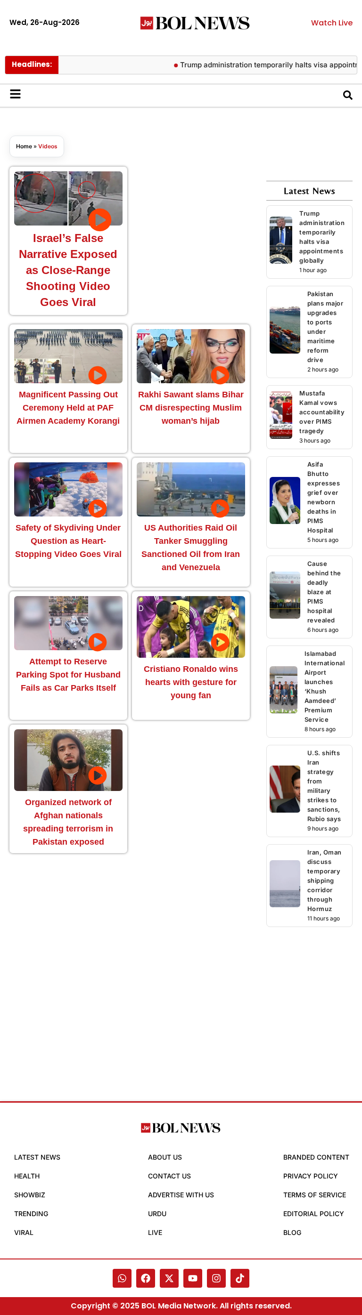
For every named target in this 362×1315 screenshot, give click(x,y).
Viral (23, 1232)
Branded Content (316, 1157)
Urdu (157, 1214)
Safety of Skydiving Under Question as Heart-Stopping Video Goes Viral (68, 541)
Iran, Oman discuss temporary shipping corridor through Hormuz (324, 880)
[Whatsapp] (122, 1278)
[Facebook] (145, 1278)
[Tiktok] (239, 1278)
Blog (292, 1232)
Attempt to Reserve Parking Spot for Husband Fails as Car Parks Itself (68, 675)
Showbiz (29, 1195)
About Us (165, 1157)
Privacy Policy (310, 1176)
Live (155, 1232)
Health (27, 1176)
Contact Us (169, 1176)
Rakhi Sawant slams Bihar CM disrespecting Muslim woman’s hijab (191, 408)
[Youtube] (192, 1278)
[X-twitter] (169, 1278)
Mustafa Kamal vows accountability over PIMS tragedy (322, 412)
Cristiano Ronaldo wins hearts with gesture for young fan (191, 682)
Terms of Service (314, 1195)
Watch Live (332, 22)
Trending (31, 1214)
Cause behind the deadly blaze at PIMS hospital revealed (324, 592)
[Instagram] (216, 1278)
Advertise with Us (181, 1195)
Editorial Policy (313, 1214)
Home (24, 146)
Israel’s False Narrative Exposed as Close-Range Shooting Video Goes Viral (68, 270)
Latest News (37, 1157)
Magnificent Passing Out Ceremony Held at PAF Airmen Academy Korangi (68, 408)
